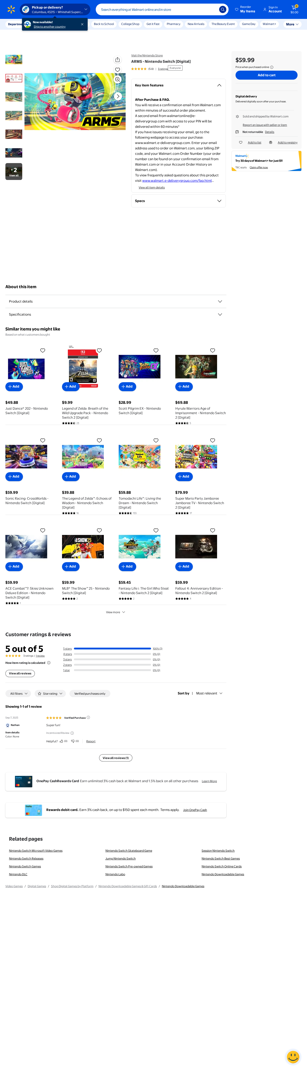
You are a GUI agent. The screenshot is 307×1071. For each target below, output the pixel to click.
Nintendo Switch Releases (26, 858)
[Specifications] (220, 314)
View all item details (152, 187)
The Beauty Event (223, 24)
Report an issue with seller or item (265, 125)
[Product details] (220, 301)
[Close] (83, 24)
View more (113, 612)
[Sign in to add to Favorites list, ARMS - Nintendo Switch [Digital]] (117, 69)
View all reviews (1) (116, 758)
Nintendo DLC (18, 874)
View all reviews (20, 673)
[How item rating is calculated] (49, 663)
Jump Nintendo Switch (120, 858)
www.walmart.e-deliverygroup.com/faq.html (177, 180)
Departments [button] (17, 24)
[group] (149, 68)
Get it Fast (153, 24)
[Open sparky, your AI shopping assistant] (293, 1057)
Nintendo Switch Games (25, 866)
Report (91, 741)
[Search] (222, 9)
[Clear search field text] (212, 9)
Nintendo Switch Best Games (221, 858)
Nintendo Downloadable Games (223, 874)
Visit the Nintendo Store (147, 55)
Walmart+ (269, 24)
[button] (245, 9)
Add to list (254, 142)
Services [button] (45, 24)
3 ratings (163, 68)
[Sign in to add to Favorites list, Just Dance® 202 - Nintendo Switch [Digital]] (42, 350)
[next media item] (118, 96)
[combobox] (162, 9)
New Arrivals (196, 24)
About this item (20, 286)
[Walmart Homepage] (11, 9)
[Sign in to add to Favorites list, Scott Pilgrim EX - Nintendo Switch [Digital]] (156, 350)
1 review (40, 655)
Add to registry (288, 142)
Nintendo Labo (115, 874)
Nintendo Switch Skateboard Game (128, 850)
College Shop (130, 24)
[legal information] (272, 67)
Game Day (249, 24)
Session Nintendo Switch (218, 850)
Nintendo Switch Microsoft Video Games (35, 850)
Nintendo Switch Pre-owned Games (129, 866)
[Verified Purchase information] (88, 717)
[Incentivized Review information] (72, 733)
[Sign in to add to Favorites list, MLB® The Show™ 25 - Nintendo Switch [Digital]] (99, 530)
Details (269, 132)
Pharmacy (173, 24)
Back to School (104, 24)
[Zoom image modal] (117, 79)
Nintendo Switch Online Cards (222, 866)
